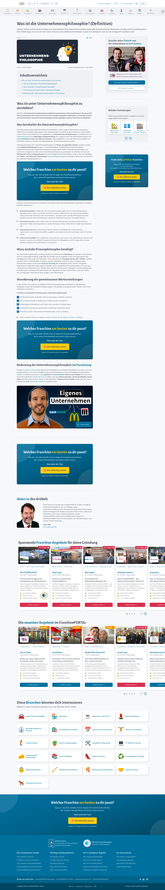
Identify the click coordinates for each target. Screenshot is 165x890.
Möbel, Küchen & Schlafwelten (137, 567)
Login (143, 3)
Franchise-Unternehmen (32, 370)
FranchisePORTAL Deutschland (45, 879)
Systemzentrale (38, 377)
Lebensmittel (56, 647)
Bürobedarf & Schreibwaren (136, 647)
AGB (95, 886)
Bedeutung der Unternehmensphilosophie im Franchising (43, 93)
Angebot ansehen (33, 605)
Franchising (83, 365)
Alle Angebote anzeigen (126, 88)
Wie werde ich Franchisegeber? (126, 857)
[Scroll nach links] (15, 11)
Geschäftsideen (24, 139)
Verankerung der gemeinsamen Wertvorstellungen (41, 90)
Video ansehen (84, 424)
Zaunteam (154, 572)
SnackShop (57, 652)
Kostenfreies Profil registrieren (126, 863)
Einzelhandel (121, 567)
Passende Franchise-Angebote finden (126, 82)
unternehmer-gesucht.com (83, 879)
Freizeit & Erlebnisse (38, 647)
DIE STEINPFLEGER (28, 572)
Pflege (87, 647)
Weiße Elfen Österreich (95, 652)
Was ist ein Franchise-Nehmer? (93, 863)
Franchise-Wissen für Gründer (59, 860)
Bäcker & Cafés (57, 567)
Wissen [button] (116, 3)
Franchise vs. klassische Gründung (27, 860)
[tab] (126, 613)
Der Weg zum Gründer (57, 857)
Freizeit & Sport (25, 647)
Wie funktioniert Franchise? (25, 857)
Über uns (71, 886)
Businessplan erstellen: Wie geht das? (95, 870)
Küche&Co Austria (125, 572)
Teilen (90, 38)
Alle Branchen (45, 3)
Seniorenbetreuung (97, 647)
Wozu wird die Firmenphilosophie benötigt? (39, 87)
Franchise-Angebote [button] (104, 3)
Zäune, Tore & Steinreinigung (35, 567)
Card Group (122, 652)
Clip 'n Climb (25, 652)
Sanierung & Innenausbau (108, 567)
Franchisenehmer (59, 375)
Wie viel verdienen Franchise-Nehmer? (29, 870)
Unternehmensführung (57, 863)
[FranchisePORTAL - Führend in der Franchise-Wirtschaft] (21, 3)
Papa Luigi (56, 572)
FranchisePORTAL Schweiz (64, 879)
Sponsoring (59, 156)
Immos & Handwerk (91, 567)
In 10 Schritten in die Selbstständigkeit (29, 863)
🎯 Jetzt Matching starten (55, 188)
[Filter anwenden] (56, 4)
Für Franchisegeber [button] (127, 3)
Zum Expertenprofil (49, 527)
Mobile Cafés (68, 567)
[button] (136, 3)
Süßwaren (66, 647)
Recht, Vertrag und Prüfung (58, 870)
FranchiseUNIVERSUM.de (100, 879)
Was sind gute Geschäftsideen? (93, 857)
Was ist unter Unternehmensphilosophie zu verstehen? (41, 80)
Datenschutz (88, 886)
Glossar (19, 38)
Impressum (79, 886)
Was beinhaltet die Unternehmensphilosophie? (40, 84)
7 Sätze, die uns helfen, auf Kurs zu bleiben (66, 317)
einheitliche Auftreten (37, 381)
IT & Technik (153, 647)
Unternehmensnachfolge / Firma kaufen (95, 867)
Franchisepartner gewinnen (124, 860)
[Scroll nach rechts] (162, 11)
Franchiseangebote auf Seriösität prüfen (29, 867)
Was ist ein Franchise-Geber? (92, 860)
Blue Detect (90, 572)
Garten (22, 567)
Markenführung (22, 137)
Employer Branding (48, 263)
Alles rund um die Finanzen (58, 867)
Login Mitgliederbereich (123, 867)
